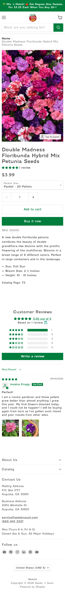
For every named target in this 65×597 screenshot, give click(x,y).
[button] (10, 167)
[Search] (58, 27)
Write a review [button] (32, 356)
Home (6, 38)
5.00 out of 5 (42, 318)
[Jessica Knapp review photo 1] (10, 428)
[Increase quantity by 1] (33, 197)
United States (30, 567)
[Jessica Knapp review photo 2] (30, 428)
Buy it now (32, 221)
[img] (9, 379)
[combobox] (27, 27)
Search (32, 579)
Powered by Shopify (32, 586)
